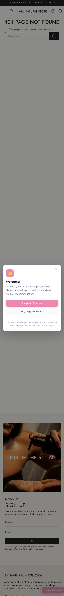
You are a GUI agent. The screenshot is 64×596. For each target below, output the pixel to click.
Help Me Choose (32, 303)
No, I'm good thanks (32, 311)
